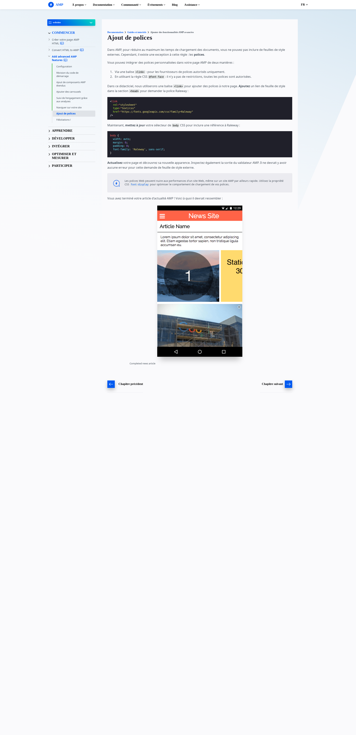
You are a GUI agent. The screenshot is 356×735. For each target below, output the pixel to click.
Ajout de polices (65, 113)
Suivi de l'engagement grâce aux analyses (71, 99)
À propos (78, 4)
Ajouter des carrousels (68, 91)
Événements (155, 4)
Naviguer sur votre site (69, 107)
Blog (175, 4)
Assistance (190, 4)
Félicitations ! (63, 120)
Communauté (130, 4)
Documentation (102, 4)
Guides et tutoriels (136, 32)
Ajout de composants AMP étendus (71, 84)
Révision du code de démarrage (67, 74)
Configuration (64, 66)
